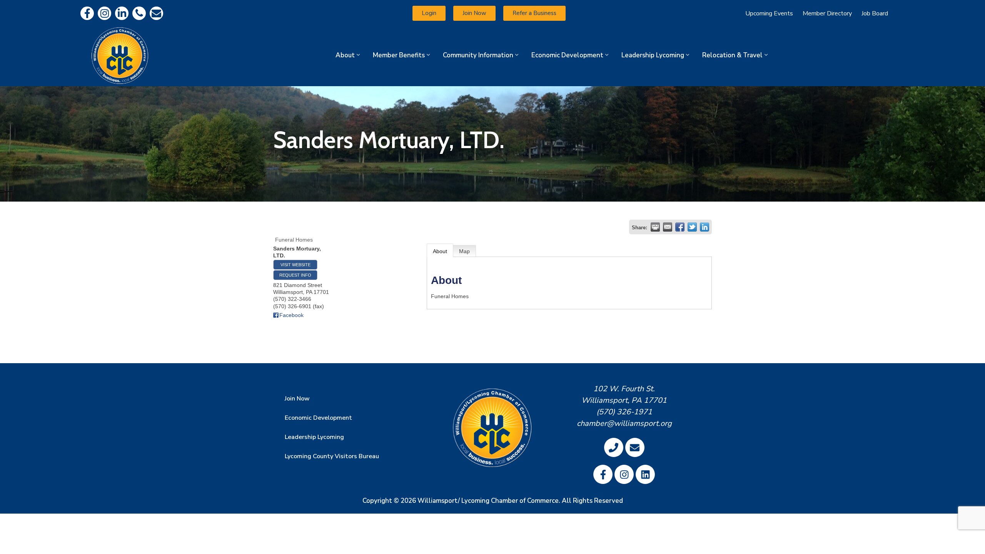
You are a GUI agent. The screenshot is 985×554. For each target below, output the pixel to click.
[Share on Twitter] (692, 227)
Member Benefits (399, 55)
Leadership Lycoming (652, 55)
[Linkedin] (122, 13)
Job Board (874, 13)
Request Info (295, 275)
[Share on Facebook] (679, 227)
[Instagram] (104, 13)
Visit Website (295, 264)
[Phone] (139, 13)
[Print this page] (655, 227)
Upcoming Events (769, 13)
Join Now (297, 398)
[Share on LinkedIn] (704, 227)
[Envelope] (156, 13)
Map (464, 251)
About (345, 55)
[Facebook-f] (87, 13)
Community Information (478, 55)
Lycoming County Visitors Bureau (332, 456)
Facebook (291, 315)
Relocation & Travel (732, 55)
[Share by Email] (667, 227)
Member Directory (827, 13)
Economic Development (567, 55)
